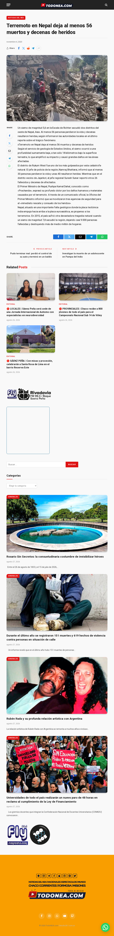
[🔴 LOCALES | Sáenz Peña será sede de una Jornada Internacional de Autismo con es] (31, 286)
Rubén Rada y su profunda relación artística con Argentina (44, 718)
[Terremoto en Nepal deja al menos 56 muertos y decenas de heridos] (57, 88)
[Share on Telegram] (33, 48)
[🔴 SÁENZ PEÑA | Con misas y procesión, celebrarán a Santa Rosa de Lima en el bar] (31, 339)
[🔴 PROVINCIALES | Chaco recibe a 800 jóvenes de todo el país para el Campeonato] (83, 286)
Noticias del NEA (16, 18)
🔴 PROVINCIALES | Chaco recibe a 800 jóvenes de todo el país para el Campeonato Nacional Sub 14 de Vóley (80, 312)
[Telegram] (9, 158)
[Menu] (8, 4)
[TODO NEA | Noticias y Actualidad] (57, 5)
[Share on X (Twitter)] (23, 48)
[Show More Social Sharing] (38, 48)
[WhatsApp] (9, 166)
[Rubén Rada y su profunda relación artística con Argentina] (57, 685)
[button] (105, 927)
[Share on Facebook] (18, 48)
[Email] (9, 151)
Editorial (11, 304)
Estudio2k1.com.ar (67, 925)
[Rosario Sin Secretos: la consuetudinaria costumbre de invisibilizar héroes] (57, 523)
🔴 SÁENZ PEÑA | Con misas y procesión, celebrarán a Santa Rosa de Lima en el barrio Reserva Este (30, 364)
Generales (13, 497)
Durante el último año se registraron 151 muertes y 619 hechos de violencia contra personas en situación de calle (56, 637)
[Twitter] (9, 143)
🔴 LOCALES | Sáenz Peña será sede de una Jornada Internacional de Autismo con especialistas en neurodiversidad (30, 312)
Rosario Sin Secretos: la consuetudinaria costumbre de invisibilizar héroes (55, 556)
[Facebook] (9, 136)
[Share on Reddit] (28, 48)
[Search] (105, 4)
